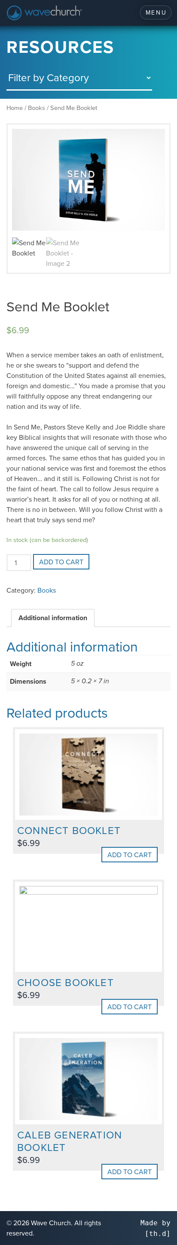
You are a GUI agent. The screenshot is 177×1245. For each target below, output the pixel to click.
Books (36, 107)
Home (14, 107)
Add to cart (61, 561)
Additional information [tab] (52, 618)
